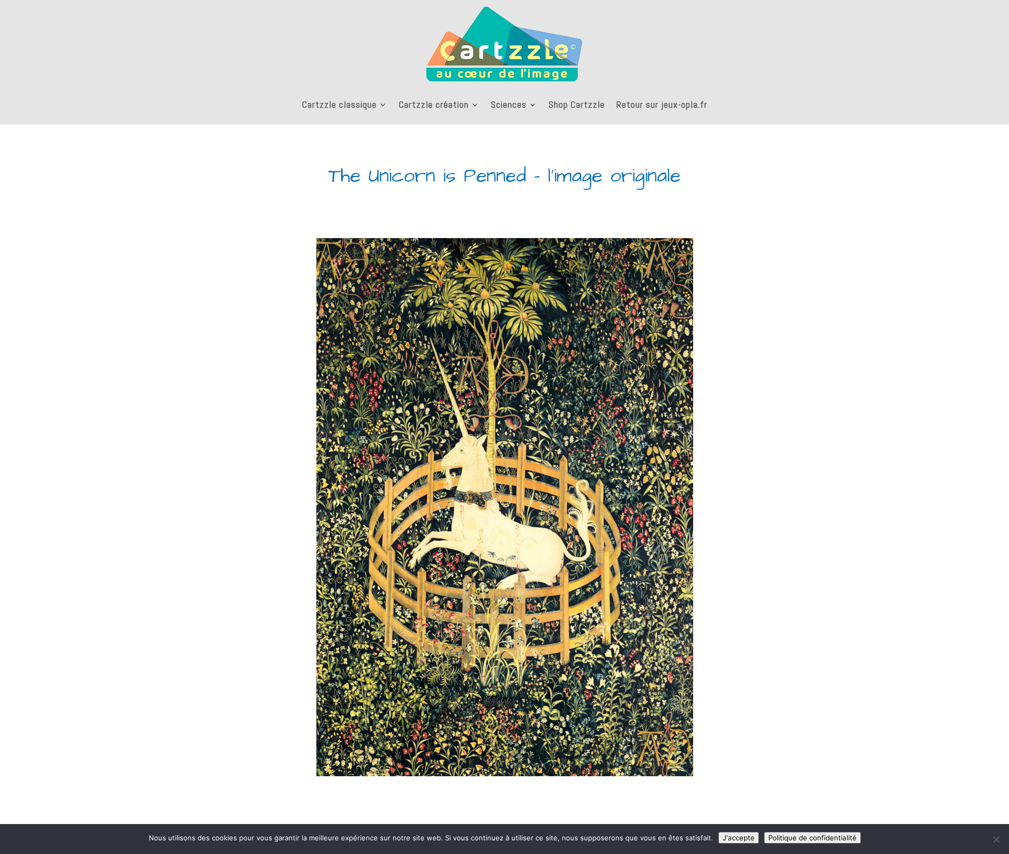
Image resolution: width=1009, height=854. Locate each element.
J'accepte (739, 838)
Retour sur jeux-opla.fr (661, 104)
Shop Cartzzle (577, 104)
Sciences (509, 104)
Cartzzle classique (339, 104)
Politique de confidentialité (812, 838)
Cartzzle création (434, 104)
